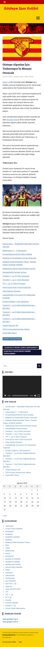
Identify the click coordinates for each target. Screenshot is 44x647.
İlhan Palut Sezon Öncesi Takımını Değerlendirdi (17, 352)
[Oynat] (5, 396)
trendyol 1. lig (10, 606)
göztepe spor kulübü (13, 564)
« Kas (5, 516)
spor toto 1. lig (10, 584)
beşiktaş (8, 540)
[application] (22, 387)
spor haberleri (10, 581)
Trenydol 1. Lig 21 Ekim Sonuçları (16, 280)
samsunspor (10, 578)
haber (7, 570)
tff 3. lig (8, 597)
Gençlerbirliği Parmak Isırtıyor (15, 272)
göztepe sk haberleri (13, 559)
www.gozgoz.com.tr (10, 622)
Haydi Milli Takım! (10, 333)
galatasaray (9, 551)
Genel (31, 77)
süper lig (8, 586)
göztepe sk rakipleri (12, 562)
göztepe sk (9, 556)
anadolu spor (18, 77)
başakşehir (9, 531)
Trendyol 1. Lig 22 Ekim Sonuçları (16, 276)
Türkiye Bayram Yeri (10, 325)
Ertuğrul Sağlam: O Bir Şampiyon (16, 302)
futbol (7, 548)
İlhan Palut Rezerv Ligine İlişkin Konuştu (21, 348)
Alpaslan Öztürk (12, 120)
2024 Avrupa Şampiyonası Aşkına (16, 329)
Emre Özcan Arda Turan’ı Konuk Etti (17, 287)
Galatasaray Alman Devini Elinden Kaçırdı (19, 268)
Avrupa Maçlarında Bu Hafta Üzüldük (17, 254)
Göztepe (18, 339)
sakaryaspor (10, 575)
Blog (26, 77)
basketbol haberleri (12, 537)
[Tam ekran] (39, 396)
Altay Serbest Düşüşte (11, 291)
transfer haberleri (11, 603)
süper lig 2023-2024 (12, 589)
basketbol (9, 534)
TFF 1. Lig (9, 595)
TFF (6, 592)
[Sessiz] (35, 396)
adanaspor (9, 526)
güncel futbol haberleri (13, 567)
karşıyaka (9, 573)
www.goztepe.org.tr (10, 619)
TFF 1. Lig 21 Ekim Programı (14, 283)
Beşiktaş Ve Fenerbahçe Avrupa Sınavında (19, 258)
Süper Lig (6, 82)
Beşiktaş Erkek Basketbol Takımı (17, 542)
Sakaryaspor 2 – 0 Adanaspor (15, 250)
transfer (8, 600)
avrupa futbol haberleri (14, 529)
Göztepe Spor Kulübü (9, 642)
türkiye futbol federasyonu (15, 608)
